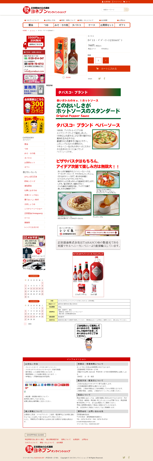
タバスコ (76, 25)
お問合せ (122, 20)
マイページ (118, 2)
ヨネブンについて (32, 20)
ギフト (122, 25)
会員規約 (76, 439)
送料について (66, 439)
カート (128, 2)
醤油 (31, 25)
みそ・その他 (61, 25)
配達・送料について (68, 20)
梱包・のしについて (86, 20)
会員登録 (107, 2)
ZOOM (68, 77)
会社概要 (104, 20)
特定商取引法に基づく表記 (34, 439)
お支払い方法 (50, 20)
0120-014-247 (39, 458)
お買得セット (107, 25)
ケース (91, 25)
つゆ (46, 25)
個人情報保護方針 (52, 439)
